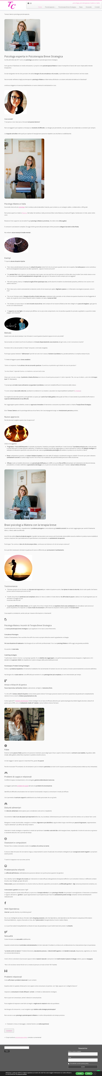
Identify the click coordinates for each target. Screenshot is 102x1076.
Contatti (97, 7)
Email (69, 1057)
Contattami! (9, 1030)
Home (40, 7)
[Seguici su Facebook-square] (29, 3)
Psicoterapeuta (49, 7)
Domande (89, 7)
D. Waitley (78, 391)
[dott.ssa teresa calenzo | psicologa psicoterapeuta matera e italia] (12, 5)
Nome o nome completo (74, 1051)
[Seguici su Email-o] (31, 3)
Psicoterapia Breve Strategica (67, 7)
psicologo (22, 207)
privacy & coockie (22, 1074)
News (81, 7)
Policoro (24, 213)
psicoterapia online (21, 1037)
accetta (80, 1073)
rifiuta (88, 1073)
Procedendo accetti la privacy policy (79, 1063)
